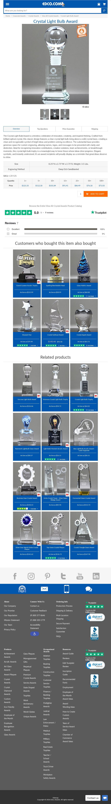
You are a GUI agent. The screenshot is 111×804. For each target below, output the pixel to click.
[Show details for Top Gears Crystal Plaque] (55, 528)
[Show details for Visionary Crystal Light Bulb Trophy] (55, 380)
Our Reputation (10, 616)
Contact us (34, 606)
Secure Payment (63, 624)
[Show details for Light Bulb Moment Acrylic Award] (55, 429)
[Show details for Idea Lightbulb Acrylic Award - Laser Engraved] (84, 429)
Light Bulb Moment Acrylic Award (55, 449)
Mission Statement (12, 620)
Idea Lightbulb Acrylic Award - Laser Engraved (84, 449)
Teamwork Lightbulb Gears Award (27, 449)
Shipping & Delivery (64, 611)
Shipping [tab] (94, 129)
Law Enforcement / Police (49, 722)
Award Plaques (10, 675)
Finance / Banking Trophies (47, 695)
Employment (68, 688)
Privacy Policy (9, 630)
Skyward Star (27, 335)
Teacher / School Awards (47, 758)
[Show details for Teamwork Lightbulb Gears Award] (27, 429)
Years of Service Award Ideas (69, 726)
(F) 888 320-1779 (37, 620)
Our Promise (9, 611)
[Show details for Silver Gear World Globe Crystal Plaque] (27, 528)
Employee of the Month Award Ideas (68, 695)
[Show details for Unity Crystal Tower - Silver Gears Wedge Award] (55, 478)
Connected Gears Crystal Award (84, 498)
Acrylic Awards (10, 662)
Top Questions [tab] (42, 129)
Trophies (26, 696)
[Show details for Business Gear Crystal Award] (27, 478)
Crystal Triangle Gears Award (84, 547)
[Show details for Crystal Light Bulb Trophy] (84, 380)
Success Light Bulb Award (27, 399)
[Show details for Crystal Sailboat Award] (55, 315)
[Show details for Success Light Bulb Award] (27, 380)
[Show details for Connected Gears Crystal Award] (84, 478)
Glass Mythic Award (84, 285)
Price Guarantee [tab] (69, 129)
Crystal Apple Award (84, 335)
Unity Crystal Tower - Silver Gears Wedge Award (55, 499)
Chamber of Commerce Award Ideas (68, 738)
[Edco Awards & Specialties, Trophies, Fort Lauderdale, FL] (94, 634)
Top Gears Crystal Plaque (55, 547)
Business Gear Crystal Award (27, 498)
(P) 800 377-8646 (37, 616)
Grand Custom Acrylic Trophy (26, 285)
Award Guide (68, 654)
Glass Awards (9, 735)
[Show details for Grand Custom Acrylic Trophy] (27, 266)
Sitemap (55, 798)
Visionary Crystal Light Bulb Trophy (55, 399)
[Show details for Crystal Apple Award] (84, 315)
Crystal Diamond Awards (8, 691)
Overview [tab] (16, 129)
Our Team (8, 625)
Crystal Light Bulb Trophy (84, 399)
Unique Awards (29, 717)
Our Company (10, 606)
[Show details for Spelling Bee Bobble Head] (55, 266)
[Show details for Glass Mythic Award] (84, 266)
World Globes (29, 712)
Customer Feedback (38, 611)
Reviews (66, 658)
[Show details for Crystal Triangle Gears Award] (84, 528)
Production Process (64, 606)
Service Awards (29, 683)
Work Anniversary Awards (28, 704)
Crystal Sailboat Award (55, 335)
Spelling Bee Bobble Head (55, 285)
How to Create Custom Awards (69, 715)
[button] (7, 4)
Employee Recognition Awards (9, 726)
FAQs (58, 636)
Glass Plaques (29, 654)
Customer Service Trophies (47, 683)
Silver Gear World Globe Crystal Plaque (27, 548)
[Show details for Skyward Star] (27, 315)
